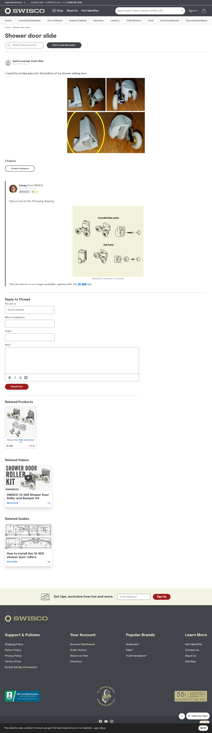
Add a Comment (21, 169)
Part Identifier (193, 644)
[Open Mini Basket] (204, 11)
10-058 (82, 284)
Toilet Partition (133, 21)
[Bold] (9, 377)
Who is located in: (15, 317)
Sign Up (161, 596)
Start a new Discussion (64, 45)
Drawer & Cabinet (78, 21)
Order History (78, 650)
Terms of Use (13, 661)
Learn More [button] (99, 728)
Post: (8, 345)
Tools (150, 21)
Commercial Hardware (30, 21)
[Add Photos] (26, 377)
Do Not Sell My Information (21, 667)
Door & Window (55, 21)
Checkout (76, 661)
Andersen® (132, 644)
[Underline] (20, 377)
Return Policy (13, 650)
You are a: (10, 304)
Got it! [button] (203, 728)
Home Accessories (169, 21)
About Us (190, 656)
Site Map (190, 661)
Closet (8, 21)
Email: (8, 331)
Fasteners (98, 21)
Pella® (129, 650)
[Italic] (15, 377)
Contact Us (192, 650)
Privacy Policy (13, 656)
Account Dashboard (82, 644)
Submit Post (17, 387)
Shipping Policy (14, 644)
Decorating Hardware (196, 21)
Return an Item (79, 656)
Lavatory (115, 21)
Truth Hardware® (136, 656)
